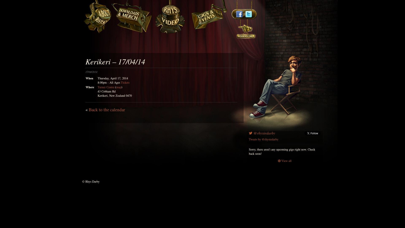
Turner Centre (106, 87)
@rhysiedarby (263, 133)
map (118, 87)
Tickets (125, 82)
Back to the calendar (107, 110)
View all (286, 161)
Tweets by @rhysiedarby (263, 139)
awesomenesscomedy (246, 29)
